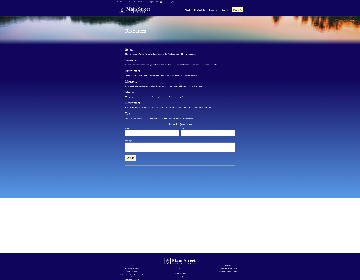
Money (130, 92)
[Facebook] (180, 268)
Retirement (132, 103)
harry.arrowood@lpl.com (169, 2)
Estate (129, 49)
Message (128, 141)
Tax (127, 113)
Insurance (131, 60)
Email (183, 128)
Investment (132, 71)
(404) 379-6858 (233, 271)
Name (127, 128)
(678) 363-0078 (153, 2)
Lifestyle (131, 81)
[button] (187, 10)
